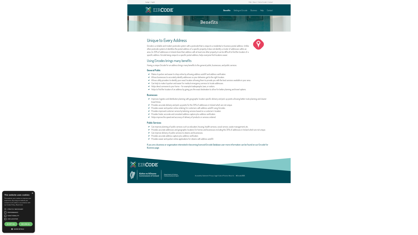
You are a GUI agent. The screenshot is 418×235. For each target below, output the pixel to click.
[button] (18, 229)
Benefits (226, 10)
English (153, 2)
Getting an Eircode (240, 10)
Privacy (211, 176)
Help (262, 10)
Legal (216, 176)
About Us (231, 176)
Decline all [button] (25, 224)
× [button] (32, 193)
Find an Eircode (262, 2)
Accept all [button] (11, 224)
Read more (19, 205)
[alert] (18, 212)
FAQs (250, 2)
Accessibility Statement (201, 176)
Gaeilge (147, 2)
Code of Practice (223, 176)
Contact (270, 2)
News (254, 2)
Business (254, 10)
